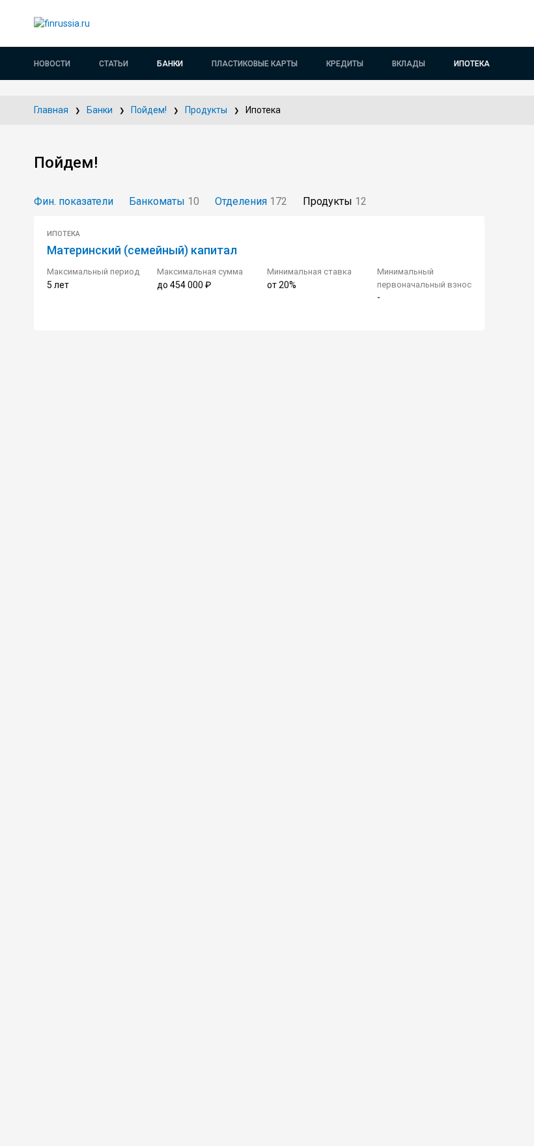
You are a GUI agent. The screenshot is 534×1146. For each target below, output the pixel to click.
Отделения (251, 201)
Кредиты (344, 63)
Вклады (408, 63)
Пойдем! (149, 110)
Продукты (206, 110)
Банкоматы (164, 201)
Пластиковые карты (255, 63)
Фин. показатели (73, 201)
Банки (170, 63)
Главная (51, 110)
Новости (52, 63)
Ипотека (472, 63)
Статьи (113, 63)
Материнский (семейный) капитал (142, 250)
